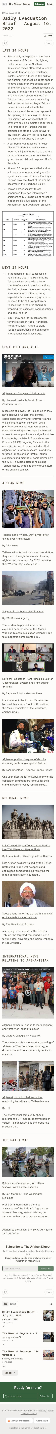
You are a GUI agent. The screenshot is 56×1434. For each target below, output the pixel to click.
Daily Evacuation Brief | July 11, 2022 (19, 1313)
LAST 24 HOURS (10, 1319)
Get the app (42, 1420)
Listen (50, 35)
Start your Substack (20, 1420)
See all (8, 1372)
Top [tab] (5, 1304)
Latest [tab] (13, 1304)
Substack (13, 1428)
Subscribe (39, 4)
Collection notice (29, 1413)
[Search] (51, 1304)
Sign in (50, 4)
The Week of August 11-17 (19, 1333)
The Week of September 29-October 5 (20, 1353)
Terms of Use (41, 1275)
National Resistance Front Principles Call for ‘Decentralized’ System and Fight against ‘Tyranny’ (27, 682)
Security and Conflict (12, 1337)
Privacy (42, 1410)
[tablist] (10, 1304)
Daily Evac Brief (11, 13)
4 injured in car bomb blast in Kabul (23, 611)
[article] (28, 1319)
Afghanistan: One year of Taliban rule (23, 393)
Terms (51, 1410)
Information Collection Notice (30, 1278)
